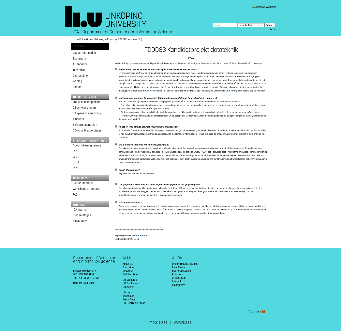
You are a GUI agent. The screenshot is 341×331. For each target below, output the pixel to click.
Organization (179, 278)
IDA (81, 39)
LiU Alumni (128, 287)
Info (132, 39)
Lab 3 (76, 168)
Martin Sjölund (140, 235)
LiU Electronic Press (134, 303)
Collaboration (130, 274)
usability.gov (144, 91)
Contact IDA (80, 283)
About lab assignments (87, 145)
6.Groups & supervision (87, 130)
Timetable (79, 70)
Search (77, 87)
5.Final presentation (85, 125)
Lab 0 (76, 151)
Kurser (111, 39)
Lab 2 (76, 162)
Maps (91, 283)
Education (128, 267)
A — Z (273, 29)
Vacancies (128, 296)
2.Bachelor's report (84, 107)
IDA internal (80, 209)
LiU (74, 39)
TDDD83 (123, 39)
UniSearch (231, 91)
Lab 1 (76, 157)
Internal (176, 281)
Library (126, 292)
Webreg (77, 81)
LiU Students (130, 280)
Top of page (255, 311)
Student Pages (82, 215)
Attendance (80, 64)
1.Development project (86, 102)
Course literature (83, 183)
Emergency (80, 221)
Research (128, 270)
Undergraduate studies (185, 264)
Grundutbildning (95, 39)
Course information (84, 53)
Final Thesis (178, 267)
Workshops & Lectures (86, 189)
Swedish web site (266, 6)
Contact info (80, 75)
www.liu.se (183, 322)
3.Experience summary (87, 113)
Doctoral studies (181, 270)
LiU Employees (131, 283)
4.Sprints (78, 119)
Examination (80, 58)
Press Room (129, 299)
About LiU (128, 264)
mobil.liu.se (158, 322)
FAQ (75, 194)
